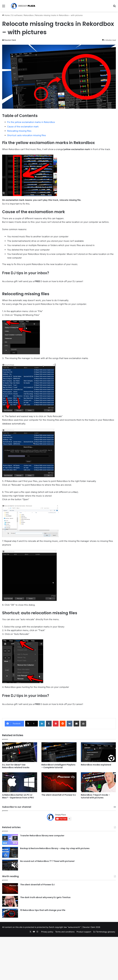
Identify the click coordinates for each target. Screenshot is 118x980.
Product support (84, 932)
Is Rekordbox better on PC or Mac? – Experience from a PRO (18, 796)
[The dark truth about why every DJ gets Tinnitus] (10, 901)
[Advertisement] (59, 33)
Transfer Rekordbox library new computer (42, 835)
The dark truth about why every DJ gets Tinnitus (45, 897)
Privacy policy (47, 932)
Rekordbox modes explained (96, 764)
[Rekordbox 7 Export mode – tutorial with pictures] (98, 782)
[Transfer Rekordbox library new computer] (10, 839)
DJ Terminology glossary (104, 932)
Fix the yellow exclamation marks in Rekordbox (31, 122)
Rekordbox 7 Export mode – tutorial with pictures (95, 796)
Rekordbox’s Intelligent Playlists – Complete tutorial (58, 766)
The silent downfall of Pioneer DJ (58, 794)
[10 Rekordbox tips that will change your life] (10, 913)
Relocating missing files (19, 130)
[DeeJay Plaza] (23, 6)
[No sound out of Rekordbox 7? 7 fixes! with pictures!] (10, 865)
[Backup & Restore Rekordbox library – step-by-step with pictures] (10, 852)
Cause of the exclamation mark (23, 126)
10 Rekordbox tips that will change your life (42, 910)
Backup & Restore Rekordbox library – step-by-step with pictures (55, 848)
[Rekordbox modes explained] (98, 752)
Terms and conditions (65, 932)
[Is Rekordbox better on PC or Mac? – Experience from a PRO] (19, 782)
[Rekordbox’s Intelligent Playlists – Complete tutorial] (58, 752)
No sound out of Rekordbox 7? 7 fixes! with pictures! (47, 861)
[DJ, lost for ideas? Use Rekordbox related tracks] (19, 752)
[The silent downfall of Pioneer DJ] (58, 782)
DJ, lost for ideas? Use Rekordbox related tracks (15, 766)
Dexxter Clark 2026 (91, 927)
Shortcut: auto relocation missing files (26, 135)
